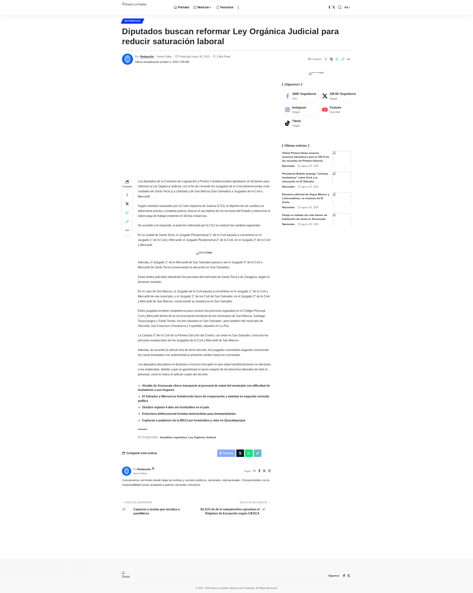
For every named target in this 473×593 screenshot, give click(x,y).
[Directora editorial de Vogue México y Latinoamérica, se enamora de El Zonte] (342, 199)
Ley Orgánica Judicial (202, 437)
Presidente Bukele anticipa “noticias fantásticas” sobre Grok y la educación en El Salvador (305, 177)
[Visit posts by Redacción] (127, 59)
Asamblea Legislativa (173, 437)
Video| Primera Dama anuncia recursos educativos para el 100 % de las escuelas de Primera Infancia (305, 156)
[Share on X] (331, 59)
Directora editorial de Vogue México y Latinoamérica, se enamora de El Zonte (305, 198)
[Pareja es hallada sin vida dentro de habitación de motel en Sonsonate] (342, 220)
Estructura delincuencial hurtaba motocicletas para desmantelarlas (189, 413)
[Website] (254, 471)
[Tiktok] (300, 123)
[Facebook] (329, 7)
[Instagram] (269, 471)
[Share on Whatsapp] (337, 59)
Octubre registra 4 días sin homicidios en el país (176, 407)
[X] (333, 7)
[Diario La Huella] (145, 7)
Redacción (147, 56)
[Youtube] (338, 109)
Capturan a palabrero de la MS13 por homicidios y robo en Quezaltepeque (193, 420)
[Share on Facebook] (325, 59)
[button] (238, 7)
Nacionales (133, 21)
